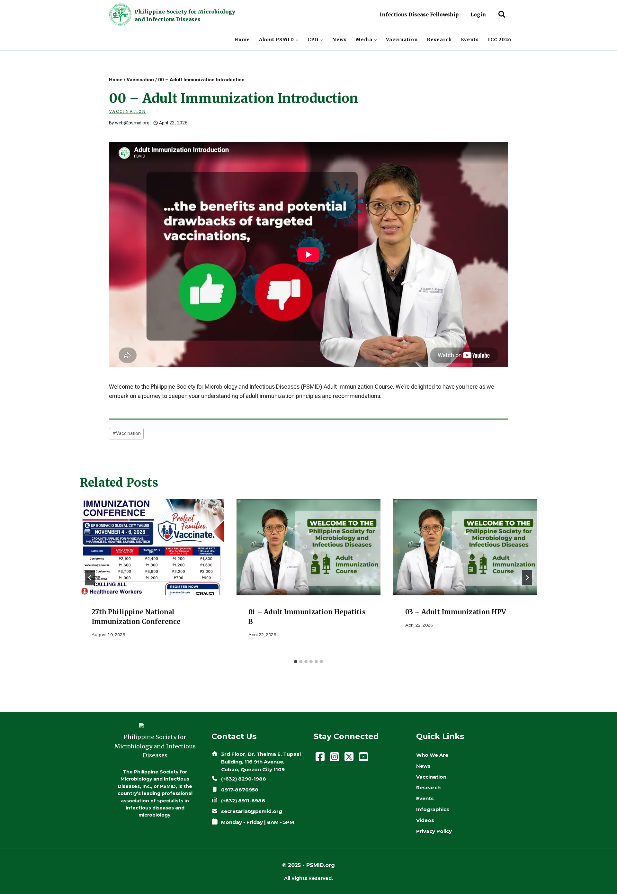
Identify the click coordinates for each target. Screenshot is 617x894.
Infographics (432, 809)
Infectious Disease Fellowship (419, 15)
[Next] (527, 577)
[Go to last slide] (90, 577)
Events (470, 39)
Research (439, 39)
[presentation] (152, 547)
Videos (425, 820)
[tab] (295, 661)
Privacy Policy (434, 831)
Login (478, 15)
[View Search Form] (502, 14)
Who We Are (432, 755)
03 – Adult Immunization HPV (455, 612)
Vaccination (402, 39)
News (339, 39)
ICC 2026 (499, 39)
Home (242, 39)
